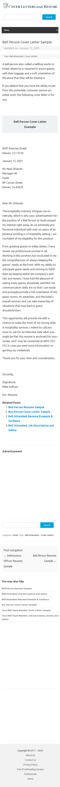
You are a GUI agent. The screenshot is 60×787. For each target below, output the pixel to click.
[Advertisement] (30, 484)
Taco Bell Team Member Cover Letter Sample (26, 610)
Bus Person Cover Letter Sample (29, 411)
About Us (30, 755)
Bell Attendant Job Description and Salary (24, 594)
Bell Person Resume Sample (26, 407)
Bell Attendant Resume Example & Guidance (25, 599)
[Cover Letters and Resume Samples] (30, 7)
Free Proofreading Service (30, 769)
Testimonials (30, 774)
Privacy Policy (31, 764)
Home (31, 778)
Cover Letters (31, 56)
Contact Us (30, 760)
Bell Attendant (17, 56)
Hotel (15, 535)
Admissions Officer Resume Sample (13, 561)
